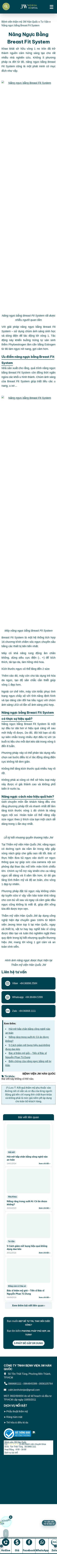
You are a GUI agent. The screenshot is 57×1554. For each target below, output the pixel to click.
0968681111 (14, 1383)
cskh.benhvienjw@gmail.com (23, 1390)
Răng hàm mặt (14, 1417)
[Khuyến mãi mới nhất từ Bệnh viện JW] (6, 1521)
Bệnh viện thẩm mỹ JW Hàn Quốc (20, 21)
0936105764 (46, 1383)
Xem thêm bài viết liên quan (28, 1305)
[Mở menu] (51, 6)
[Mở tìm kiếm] (6, 6)
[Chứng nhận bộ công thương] (17, 1433)
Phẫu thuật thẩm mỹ (17, 1411)
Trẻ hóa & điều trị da (17, 1422)
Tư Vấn (44, 21)
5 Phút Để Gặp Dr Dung (28, 1343)
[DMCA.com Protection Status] (43, 1433)
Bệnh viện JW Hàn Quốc (15, 1442)
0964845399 (30, 1383)
